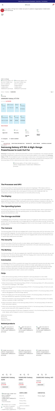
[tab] (7, 143)
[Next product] (53, 92)
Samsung (3, 153)
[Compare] (3, 374)
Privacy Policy (22, 400)
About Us (21, 396)
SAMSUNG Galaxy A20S (8, 378)
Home (2, 92)
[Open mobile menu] (2, 4)
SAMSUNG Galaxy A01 (44, 377)
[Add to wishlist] (10, 374)
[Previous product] (50, 92)
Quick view (7, 374)
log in (43, 396)
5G (7, 157)
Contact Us (22, 398)
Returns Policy (22, 403)
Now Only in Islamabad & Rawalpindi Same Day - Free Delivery (32, 1)
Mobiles (7, 92)
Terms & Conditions (24, 405)
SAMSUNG (13, 92)
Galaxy (2, 157)
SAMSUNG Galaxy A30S (26, 378)
